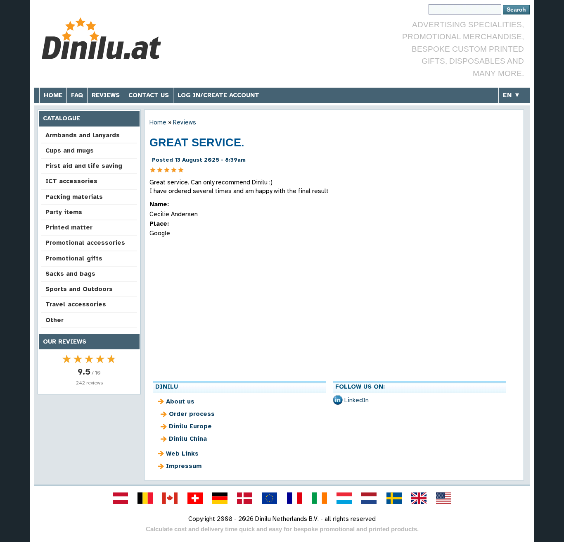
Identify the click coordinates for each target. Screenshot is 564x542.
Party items (63, 212)
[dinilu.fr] (294, 498)
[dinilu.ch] (194, 498)
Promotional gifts (73, 258)
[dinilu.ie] (319, 498)
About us (180, 401)
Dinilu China (188, 438)
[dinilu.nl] (369, 498)
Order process (192, 414)
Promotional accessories (85, 242)
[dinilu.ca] (170, 498)
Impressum (183, 466)
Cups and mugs (69, 150)
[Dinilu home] (101, 39)
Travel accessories (75, 304)
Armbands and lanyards (82, 135)
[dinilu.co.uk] (418, 498)
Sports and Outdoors (79, 289)
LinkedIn (356, 400)
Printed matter (68, 227)
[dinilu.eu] (269, 498)
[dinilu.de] (219, 498)
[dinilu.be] (145, 498)
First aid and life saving (83, 166)
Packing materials (74, 197)
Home (53, 95)
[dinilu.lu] (344, 498)
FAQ (77, 95)
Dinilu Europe (190, 426)
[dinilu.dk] (244, 498)
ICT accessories (71, 181)
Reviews (106, 95)
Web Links (182, 453)
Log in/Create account (218, 95)
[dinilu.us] (443, 498)
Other (54, 320)
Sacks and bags (70, 273)
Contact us (148, 95)
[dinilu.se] (393, 498)
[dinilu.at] (120, 498)
